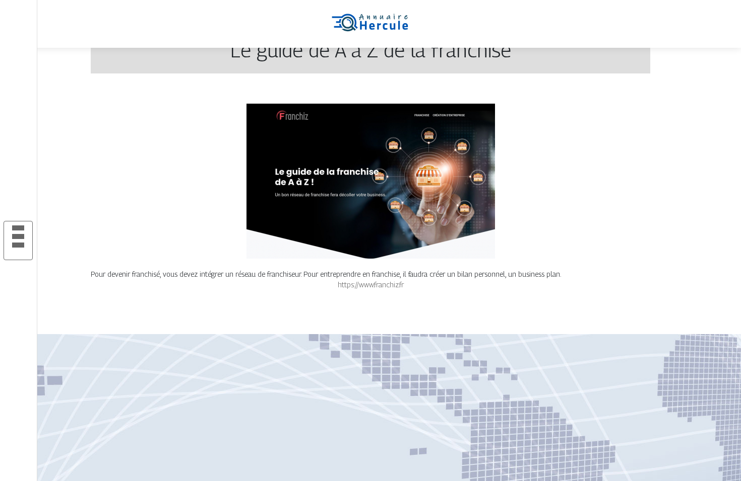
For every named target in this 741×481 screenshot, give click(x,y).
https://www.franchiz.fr (371, 284)
